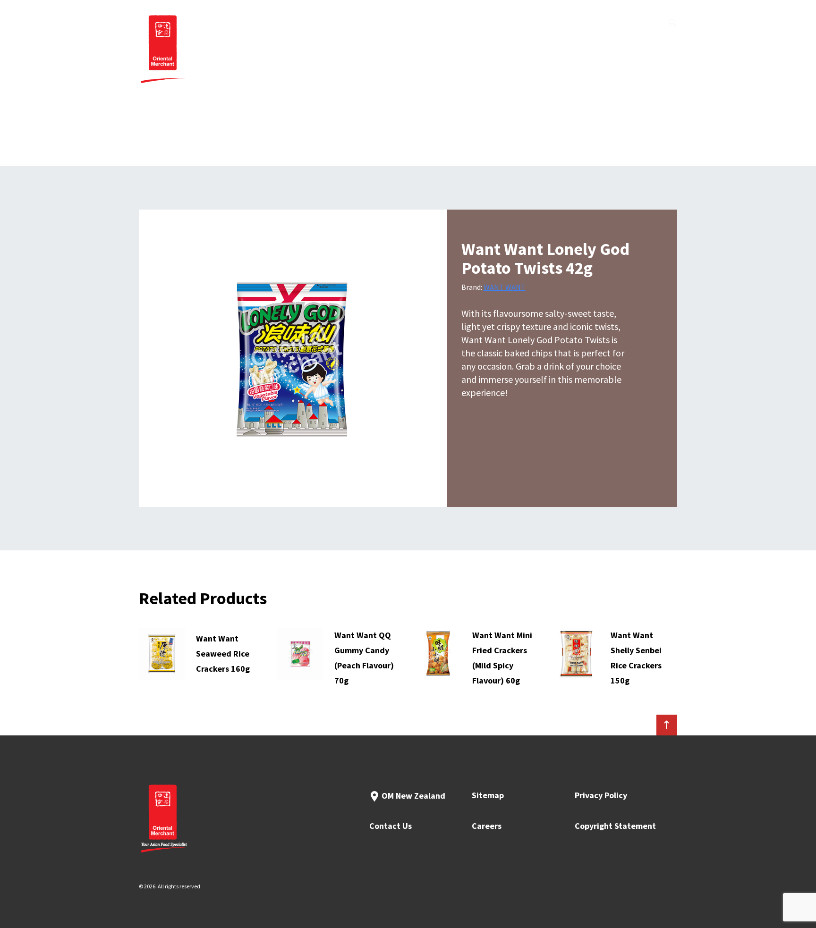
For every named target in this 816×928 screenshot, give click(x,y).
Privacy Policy (601, 795)
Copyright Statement (615, 825)
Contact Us (390, 825)
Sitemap (488, 795)
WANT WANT (505, 287)
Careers (487, 825)
